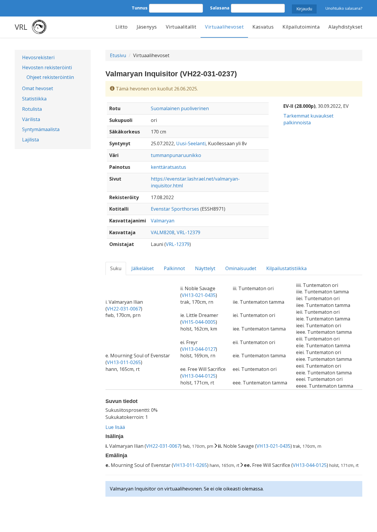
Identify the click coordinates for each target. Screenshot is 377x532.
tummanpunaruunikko (176, 155)
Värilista (31, 119)
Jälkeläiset (142, 268)
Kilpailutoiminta (301, 27)
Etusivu (118, 55)
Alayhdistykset (345, 27)
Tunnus (140, 8)
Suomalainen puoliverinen (180, 108)
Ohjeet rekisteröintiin (50, 77)
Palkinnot (174, 268)
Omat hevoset (37, 88)
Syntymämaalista (40, 129)
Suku (115, 268)
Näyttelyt (205, 268)
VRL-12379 (188, 232)
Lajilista (30, 139)
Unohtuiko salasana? (343, 8)
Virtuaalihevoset (224, 27)
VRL (21, 27)
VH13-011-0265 (124, 362)
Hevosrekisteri (38, 57)
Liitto (121, 27)
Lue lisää (115, 427)
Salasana (219, 8)
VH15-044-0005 (199, 322)
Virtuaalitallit (181, 27)
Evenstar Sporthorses (175, 209)
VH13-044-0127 (199, 349)
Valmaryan (162, 220)
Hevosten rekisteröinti (47, 67)
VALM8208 (162, 232)
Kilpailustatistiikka (286, 268)
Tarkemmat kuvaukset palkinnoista (308, 119)
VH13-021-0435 (199, 295)
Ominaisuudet (240, 268)
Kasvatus (263, 27)
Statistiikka (34, 98)
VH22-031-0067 (124, 308)
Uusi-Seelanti (191, 143)
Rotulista (32, 109)
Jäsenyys (147, 27)
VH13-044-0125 (199, 376)
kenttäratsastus (168, 167)
